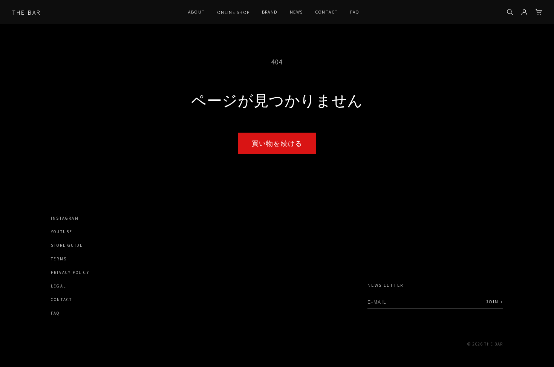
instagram (65, 218)
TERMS (59, 259)
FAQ (355, 12)
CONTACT (326, 12)
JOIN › (494, 302)
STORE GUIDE (67, 245)
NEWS (296, 12)
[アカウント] (524, 12)
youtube (61, 231)
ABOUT (196, 12)
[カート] (538, 12)
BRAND (270, 12)
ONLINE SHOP (233, 12)
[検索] (510, 12)
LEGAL (58, 286)
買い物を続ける (277, 143)
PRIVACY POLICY (70, 272)
